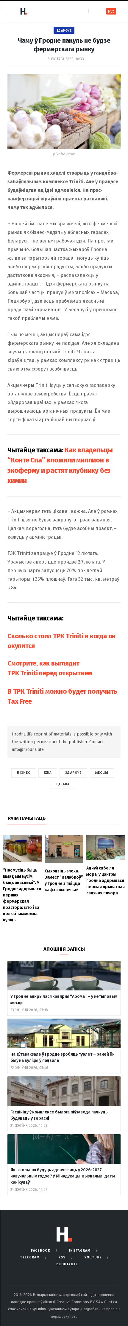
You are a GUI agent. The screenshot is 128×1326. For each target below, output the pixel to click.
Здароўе (64, 31)
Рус (111, 11)
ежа (47, 773)
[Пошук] (93, 11)
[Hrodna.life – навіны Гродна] (23, 11)
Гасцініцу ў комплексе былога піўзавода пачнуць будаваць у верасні (59, 1115)
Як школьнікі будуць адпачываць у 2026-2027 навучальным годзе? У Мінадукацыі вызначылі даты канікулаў (62, 1176)
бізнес (23, 773)
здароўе (73, 773)
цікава (63, 784)
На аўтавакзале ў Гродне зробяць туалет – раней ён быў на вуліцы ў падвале (62, 1057)
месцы (102, 773)
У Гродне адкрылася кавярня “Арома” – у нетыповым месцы (63, 999)
